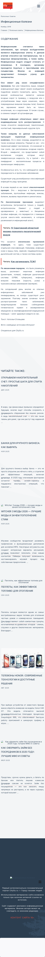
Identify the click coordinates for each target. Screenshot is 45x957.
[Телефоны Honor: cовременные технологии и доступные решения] (22, 649)
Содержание (9, 38)
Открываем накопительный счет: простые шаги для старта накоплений (21, 381)
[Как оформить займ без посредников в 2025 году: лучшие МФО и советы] (22, 741)
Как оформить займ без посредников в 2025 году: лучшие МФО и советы (17, 751)
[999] (22, 505)
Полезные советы (8, 16)
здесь (34, 92)
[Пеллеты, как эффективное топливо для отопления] (22, 580)
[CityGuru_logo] (7, 3)
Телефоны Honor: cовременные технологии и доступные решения (21, 679)
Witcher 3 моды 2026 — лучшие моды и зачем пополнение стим (21, 515)
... (2, 422)
